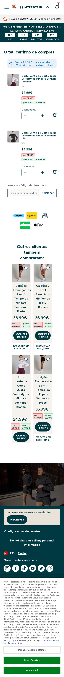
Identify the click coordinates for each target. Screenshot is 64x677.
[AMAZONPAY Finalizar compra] (32, 215)
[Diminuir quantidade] (25, 115)
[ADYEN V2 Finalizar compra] (25, 225)
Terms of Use (15, 643)
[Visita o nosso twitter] (41, 568)
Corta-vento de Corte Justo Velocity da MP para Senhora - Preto (39, 135)
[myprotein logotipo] (31, 7)
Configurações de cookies (22, 531)
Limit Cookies (32, 660)
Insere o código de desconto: (27, 185)
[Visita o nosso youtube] (32, 568)
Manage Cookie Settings (32, 650)
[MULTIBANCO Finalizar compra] (45, 215)
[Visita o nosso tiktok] (24, 568)
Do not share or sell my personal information (32, 542)
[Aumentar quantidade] (42, 115)
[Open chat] (49, 568)
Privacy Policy (51, 640)
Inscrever (17, 519)
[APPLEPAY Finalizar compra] (38, 225)
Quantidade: (29, 109)
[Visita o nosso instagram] (7, 568)
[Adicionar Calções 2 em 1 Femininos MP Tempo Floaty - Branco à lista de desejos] (47, 268)
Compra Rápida (21, 335)
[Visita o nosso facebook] (15, 568)
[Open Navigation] (6, 7)
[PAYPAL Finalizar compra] (18, 215)
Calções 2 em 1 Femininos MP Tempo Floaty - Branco (43, 296)
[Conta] (48, 7)
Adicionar (48, 192)
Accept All (32, 670)
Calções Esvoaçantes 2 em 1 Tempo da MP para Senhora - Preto (21, 298)
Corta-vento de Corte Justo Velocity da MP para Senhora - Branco (39, 78)
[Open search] (14, 7)
